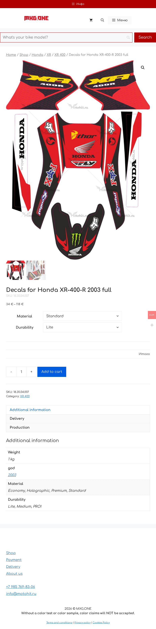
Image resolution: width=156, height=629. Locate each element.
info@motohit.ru (21, 594)
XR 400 (59, 55)
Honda (37, 55)
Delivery (13, 567)
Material (24, 316)
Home (11, 55)
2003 (12, 475)
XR (49, 55)
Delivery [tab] (17, 419)
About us (14, 574)
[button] (102, 20)
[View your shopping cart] (91, 20)
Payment (14, 560)
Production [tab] (20, 427)
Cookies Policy (101, 622)
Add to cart (51, 372)
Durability (24, 327)
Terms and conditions (59, 622)
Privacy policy (82, 622)
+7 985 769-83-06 (20, 587)
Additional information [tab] (30, 410)
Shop (24, 55)
